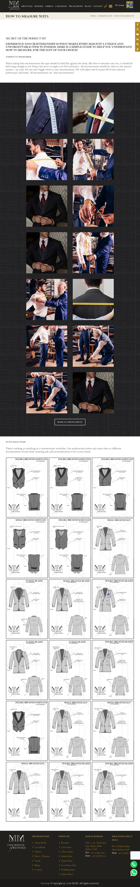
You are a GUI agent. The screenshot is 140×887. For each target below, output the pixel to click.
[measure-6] (27, 731)
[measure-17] (70, 487)
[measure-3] (27, 792)
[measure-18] (27, 487)
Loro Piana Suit (68, 865)
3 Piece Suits (67, 851)
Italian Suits (67, 856)
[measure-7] (113, 670)
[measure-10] (113, 609)
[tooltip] (137, 24)
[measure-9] (27, 670)
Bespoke (65, 843)
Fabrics (38, 851)
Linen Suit (66, 847)
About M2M (40, 843)
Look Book (40, 847)
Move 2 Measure (42, 856)
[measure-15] (27, 548)
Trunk (37, 861)
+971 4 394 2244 (97, 852)
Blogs (37, 865)
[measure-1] (113, 792)
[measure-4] (113, 731)
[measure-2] (70, 792)
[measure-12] (27, 609)
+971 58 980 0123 (125, 853)
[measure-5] (70, 731)
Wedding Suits (68, 869)
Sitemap (45, 883)
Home (93, 16)
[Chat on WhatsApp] (133, 872)
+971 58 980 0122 (98, 856)
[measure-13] (113, 548)
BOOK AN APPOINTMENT (70, 422)
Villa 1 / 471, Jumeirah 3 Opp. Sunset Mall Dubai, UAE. (95, 846)
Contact (38, 869)
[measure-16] (113, 487)
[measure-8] (70, 670)
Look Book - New (105, 16)
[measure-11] (70, 609)
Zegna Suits (66, 861)
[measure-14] (70, 548)
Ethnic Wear (67, 874)
